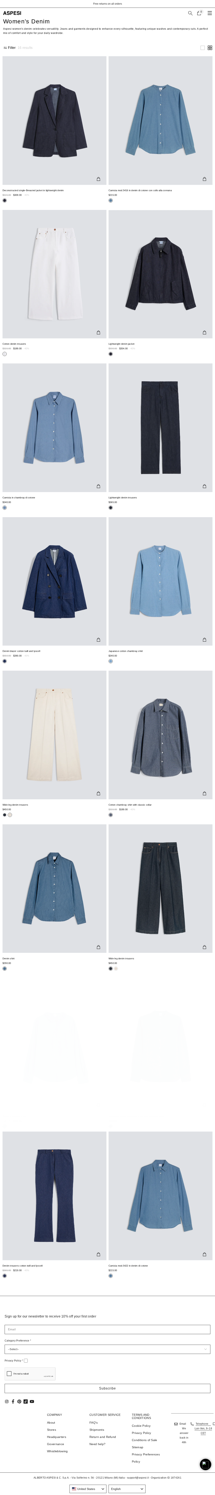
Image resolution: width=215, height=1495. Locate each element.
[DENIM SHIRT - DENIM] (54, 888)
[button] (202, 48)
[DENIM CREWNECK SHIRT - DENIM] (54, 1046)
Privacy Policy (14, 1360)
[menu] (210, 13)
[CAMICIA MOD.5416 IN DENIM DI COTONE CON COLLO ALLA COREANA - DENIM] (160, 120)
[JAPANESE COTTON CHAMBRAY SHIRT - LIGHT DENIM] (160, 581)
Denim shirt (8, 958)
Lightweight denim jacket (121, 344)
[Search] (190, 13)
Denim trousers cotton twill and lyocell (23, 1265)
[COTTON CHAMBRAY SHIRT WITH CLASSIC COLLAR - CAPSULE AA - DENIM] (160, 735)
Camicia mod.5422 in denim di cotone (128, 1265)
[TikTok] (26, 1401)
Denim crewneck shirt (14, 1116)
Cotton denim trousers (14, 344)
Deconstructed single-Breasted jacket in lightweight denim (33, 190)
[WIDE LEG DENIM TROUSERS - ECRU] (54, 735)
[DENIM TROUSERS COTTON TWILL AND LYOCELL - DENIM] (54, 1196)
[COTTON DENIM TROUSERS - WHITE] (54, 274)
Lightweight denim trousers (123, 497)
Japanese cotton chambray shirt (126, 651)
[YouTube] (32, 1401)
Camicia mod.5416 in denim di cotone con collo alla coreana (140, 190)
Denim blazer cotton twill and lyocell (21, 651)
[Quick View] (98, 179)
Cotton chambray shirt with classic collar (130, 805)
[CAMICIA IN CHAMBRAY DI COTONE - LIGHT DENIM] (54, 427)
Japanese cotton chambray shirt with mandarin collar (137, 1116)
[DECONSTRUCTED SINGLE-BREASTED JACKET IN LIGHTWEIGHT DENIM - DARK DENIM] (54, 120)
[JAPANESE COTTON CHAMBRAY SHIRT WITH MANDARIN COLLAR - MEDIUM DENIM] (160, 1046)
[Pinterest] (19, 1401)
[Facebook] (13, 1401)
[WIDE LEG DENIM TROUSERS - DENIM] (160, 888)
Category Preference (18, 1340)
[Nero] (5, 815)
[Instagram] (7, 1401)
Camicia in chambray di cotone (19, 497)
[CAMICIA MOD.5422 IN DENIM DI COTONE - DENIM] (160, 1196)
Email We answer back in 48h (184, 1433)
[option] (107, 4)
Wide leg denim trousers (15, 805)
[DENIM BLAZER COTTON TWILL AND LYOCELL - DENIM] (54, 581)
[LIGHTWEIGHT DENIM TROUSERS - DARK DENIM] (160, 427)
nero (5, 200)
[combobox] (87, 1489)
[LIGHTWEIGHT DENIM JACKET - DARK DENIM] (160, 274)
